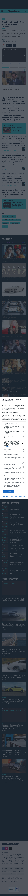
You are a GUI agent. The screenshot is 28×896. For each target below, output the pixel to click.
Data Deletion (6, 496)
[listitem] (14, 424)
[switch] (23, 427)
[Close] (25, 399)
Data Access (14, 496)
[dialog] (14, 448)
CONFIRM (8, 491)
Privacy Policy (22, 496)
